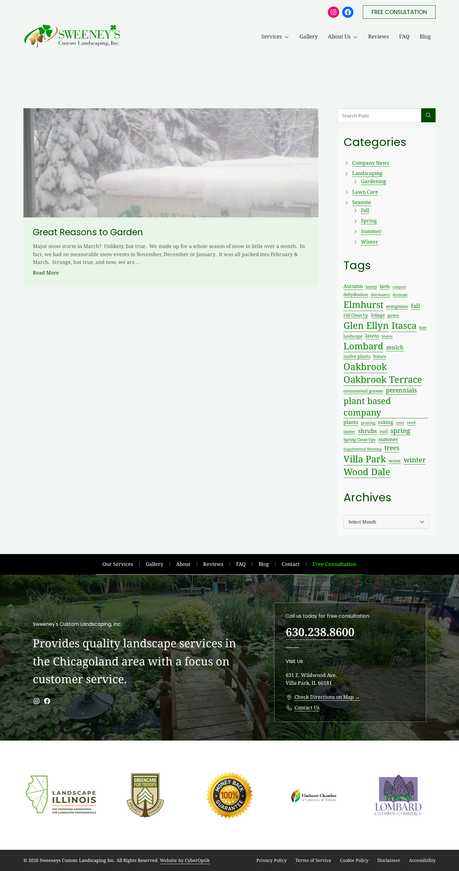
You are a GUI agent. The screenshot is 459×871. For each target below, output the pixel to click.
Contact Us (306, 707)
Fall (365, 210)
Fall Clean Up (355, 315)
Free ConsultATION (399, 12)
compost (399, 287)
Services (271, 36)
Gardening (373, 181)
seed (411, 422)
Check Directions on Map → (327, 696)
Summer (371, 231)
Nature (379, 356)
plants (350, 422)
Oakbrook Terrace (382, 379)
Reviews (378, 36)
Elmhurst (363, 304)
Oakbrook (365, 366)
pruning (368, 422)
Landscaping (367, 173)
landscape (353, 336)
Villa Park (364, 459)
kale (423, 327)
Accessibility (422, 860)
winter (415, 459)
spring (400, 430)
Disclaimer (388, 860)
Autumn (353, 286)
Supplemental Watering (362, 449)
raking (385, 422)
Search (428, 115)
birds (385, 286)
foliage (378, 315)
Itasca (404, 325)
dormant (400, 294)
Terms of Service (313, 860)
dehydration (355, 294)
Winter (369, 241)
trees (391, 447)
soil (384, 431)
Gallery (308, 36)
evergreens (397, 306)
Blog (425, 36)
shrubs (367, 431)
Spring (369, 220)
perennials (401, 390)
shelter (349, 431)
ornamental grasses (363, 391)
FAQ (404, 36)
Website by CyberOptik (185, 860)
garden (393, 315)
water (395, 461)
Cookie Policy (354, 860)
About (183, 564)
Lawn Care (365, 191)
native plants (356, 356)
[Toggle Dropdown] (288, 36)
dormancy (380, 294)
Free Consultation (335, 564)
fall (415, 305)
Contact (291, 564)
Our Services (117, 564)
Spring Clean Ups (359, 439)
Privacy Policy (271, 860)
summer (388, 439)
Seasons (361, 202)
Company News (370, 162)
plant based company (367, 406)
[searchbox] (379, 116)
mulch (395, 347)
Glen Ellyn (366, 325)
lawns (372, 335)
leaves (387, 336)
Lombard (363, 346)
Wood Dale (366, 471)
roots (400, 422)
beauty (371, 286)
